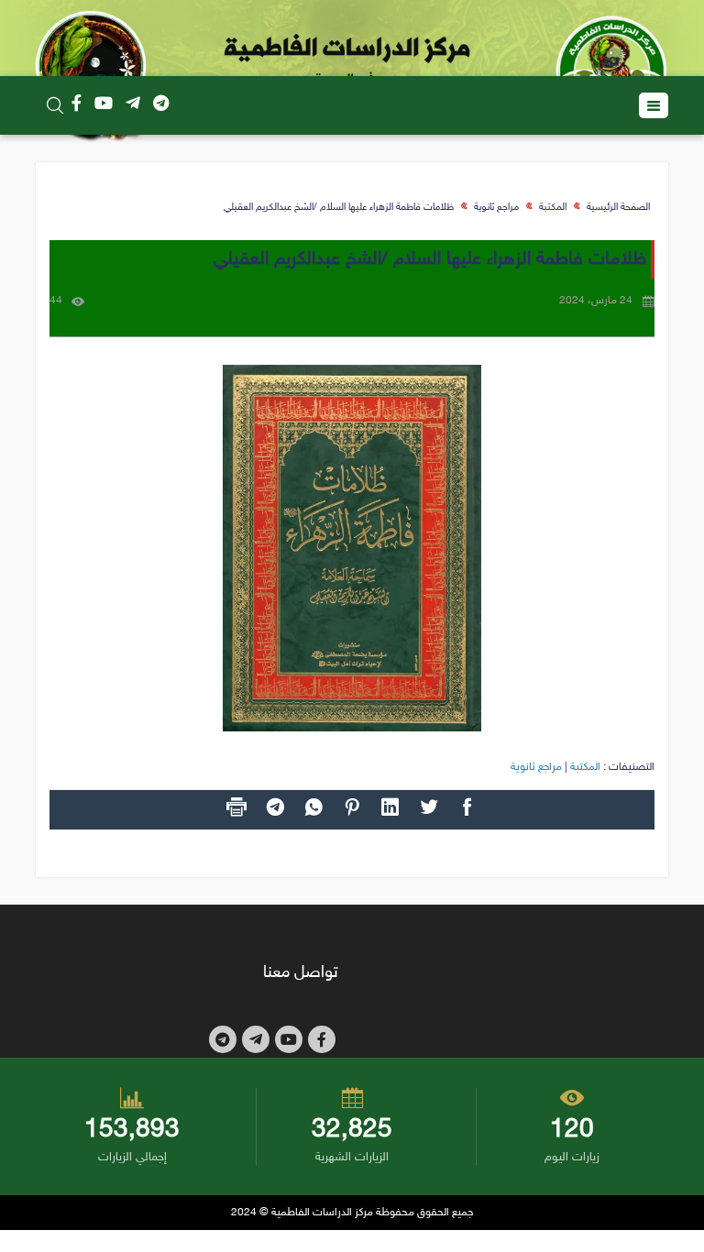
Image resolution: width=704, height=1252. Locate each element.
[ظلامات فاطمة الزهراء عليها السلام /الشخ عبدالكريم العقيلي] (352, 548)
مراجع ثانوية (496, 208)
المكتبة (552, 208)
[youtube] (103, 105)
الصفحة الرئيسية (618, 208)
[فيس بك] (77, 105)
